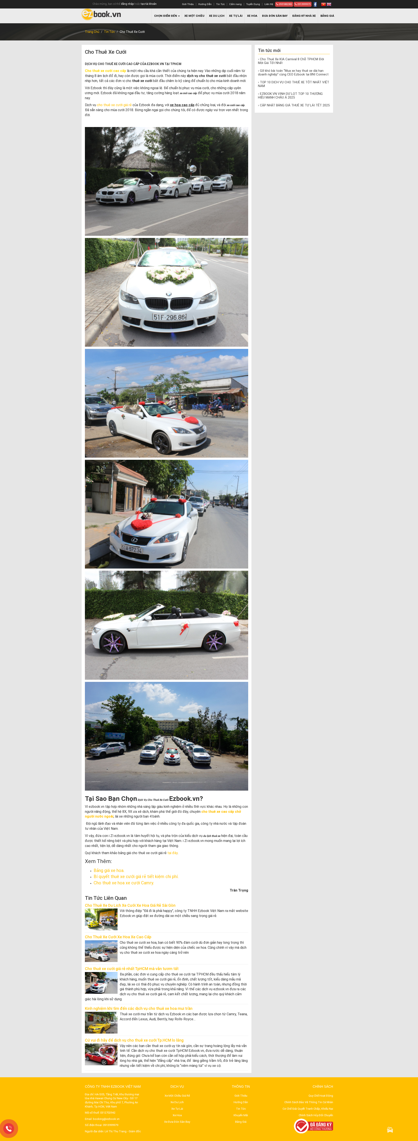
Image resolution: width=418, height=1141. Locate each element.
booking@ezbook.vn (106, 1119)
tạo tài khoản (149, 3)
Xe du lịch (216, 15)
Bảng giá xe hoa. (109, 870)
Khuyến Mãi (241, 1115)
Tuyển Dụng (253, 4)
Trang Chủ (92, 31)
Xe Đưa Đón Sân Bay (177, 1121)
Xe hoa (252, 15)
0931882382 (285, 4)
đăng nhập (127, 3)
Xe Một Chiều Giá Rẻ (177, 1095)
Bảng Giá (327, 15)
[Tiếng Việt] (323, 4)
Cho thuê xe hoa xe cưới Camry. (124, 882)
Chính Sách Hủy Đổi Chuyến (316, 1115)
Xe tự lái (236, 15)
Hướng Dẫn (205, 4)
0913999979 (303, 4)
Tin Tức (220, 4)
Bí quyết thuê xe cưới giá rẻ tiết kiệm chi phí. (136, 876)
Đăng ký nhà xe (304, 15)
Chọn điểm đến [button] (166, 15)
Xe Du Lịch (177, 1102)
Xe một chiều (194, 15)
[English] (329, 4)
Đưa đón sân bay (275, 15)
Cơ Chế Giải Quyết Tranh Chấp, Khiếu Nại (308, 1108)
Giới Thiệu (188, 4)
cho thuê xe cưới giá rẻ (114, 105)
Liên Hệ (269, 4)
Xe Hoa (177, 1115)
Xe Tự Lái (177, 1108)
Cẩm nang (235, 4)
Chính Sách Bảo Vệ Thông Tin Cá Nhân (308, 1102)
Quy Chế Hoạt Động (320, 1095)
